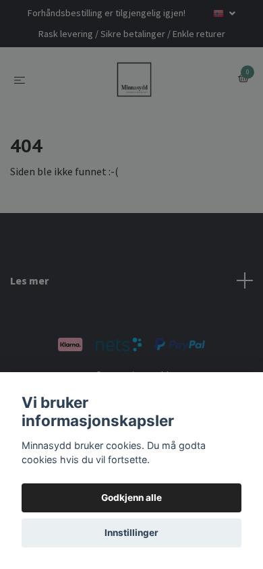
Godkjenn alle (131, 497)
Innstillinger (131, 532)
